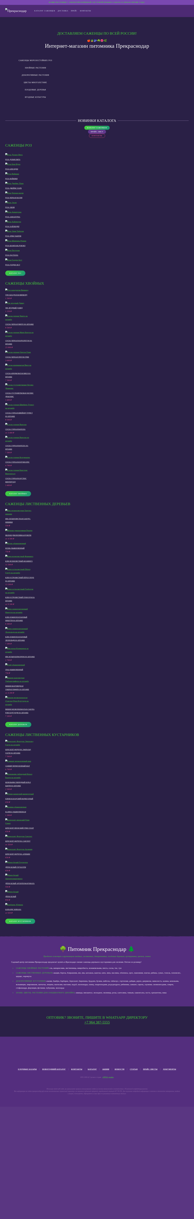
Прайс (74, 11)
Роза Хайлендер (12, 227)
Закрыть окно (71, 1200)
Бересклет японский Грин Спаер (19, 828)
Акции (105, 1069)
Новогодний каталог (54, 1069)
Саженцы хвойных (24, 283)
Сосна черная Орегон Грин (17, 357)
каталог (92, 1069)
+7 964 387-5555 (97, 1022)
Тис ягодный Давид (14, 308)
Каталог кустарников (20, 921)
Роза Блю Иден (11, 169)
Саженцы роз (18, 145)
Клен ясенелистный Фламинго (19, 561)
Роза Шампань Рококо (15, 246)
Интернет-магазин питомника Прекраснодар (97, 46)
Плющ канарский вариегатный (19, 799)
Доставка (63, 11)
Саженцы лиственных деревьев (37, 504)
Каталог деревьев (18, 724)
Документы (169, 1069)
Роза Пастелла (11, 255)
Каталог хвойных (18, 493)
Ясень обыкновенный (15, 548)
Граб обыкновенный (14, 670)
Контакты (85, 11)
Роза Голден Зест (12, 265)
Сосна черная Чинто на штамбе (19, 324)
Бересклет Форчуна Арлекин (17, 854)
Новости (119, 1069)
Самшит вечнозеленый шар (17, 766)
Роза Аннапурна (12, 217)
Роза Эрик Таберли (13, 236)
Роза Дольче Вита (12, 160)
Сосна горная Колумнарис (17, 462)
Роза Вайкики (11, 179)
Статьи (134, 1069)
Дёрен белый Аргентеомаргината (20, 883)
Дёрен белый (10, 897)
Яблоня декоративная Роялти (18, 535)
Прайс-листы (150, 1069)
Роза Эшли (10, 207)
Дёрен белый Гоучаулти (15, 867)
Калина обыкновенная (15, 812)
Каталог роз (15, 273)
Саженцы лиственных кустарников (42, 735)
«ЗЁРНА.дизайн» (108, 1077)
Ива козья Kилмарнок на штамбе (20, 657)
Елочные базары (27, 1069)
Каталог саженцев (44, 11)
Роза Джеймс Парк (13, 188)
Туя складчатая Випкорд (16, 295)
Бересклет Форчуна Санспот (17, 841)
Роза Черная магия (13, 198)
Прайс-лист (97, 132)
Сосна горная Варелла (15, 429)
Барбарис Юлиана (13, 909)
